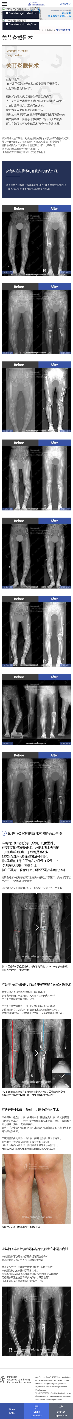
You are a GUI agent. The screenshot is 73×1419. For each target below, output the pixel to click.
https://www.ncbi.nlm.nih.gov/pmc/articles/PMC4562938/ (28, 1148)
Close (33, 13)
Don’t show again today (20, 13)
